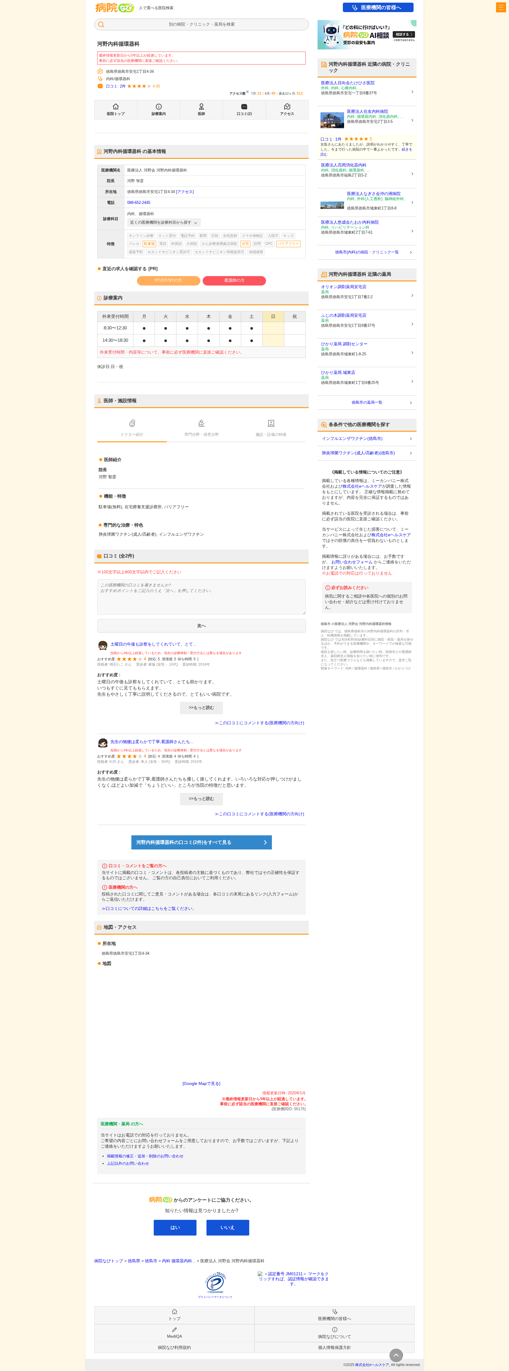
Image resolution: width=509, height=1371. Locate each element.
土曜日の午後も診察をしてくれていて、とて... (153, 644)
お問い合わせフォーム (352, 562)
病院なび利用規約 (174, 1347)
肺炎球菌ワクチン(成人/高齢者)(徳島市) (358, 453)
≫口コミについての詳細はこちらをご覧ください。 (149, 908)
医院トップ (116, 114)
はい (175, 1227)
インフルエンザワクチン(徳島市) (352, 438)
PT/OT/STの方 (168, 280)
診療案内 (159, 114)
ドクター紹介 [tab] (131, 434)
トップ (174, 1318)
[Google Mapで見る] (201, 1083)
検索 (231, 24)
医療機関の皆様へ (381, 7)
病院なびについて (334, 1336)
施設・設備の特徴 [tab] (271, 434)
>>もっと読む (201, 707)
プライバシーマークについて (215, 1297)
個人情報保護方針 (334, 1347)
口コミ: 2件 (116, 86)
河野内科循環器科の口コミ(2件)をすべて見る (184, 842)
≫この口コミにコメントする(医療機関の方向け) (259, 722)
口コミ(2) (244, 114)
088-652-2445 (138, 202)
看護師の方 (234, 280)
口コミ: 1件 (331, 139)
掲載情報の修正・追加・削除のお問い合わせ (145, 1156)
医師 (201, 114)
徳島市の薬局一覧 (367, 402)
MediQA (174, 1336)
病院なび (114, 7)
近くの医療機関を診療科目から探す (160, 222)
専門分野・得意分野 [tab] (201, 434)
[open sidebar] (501, 7)
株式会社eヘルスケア (362, 486)
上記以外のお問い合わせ (128, 1163)
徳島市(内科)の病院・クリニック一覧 (367, 252)
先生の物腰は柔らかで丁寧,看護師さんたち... (152, 741)
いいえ (228, 1227)
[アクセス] (185, 191)
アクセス (287, 114)
